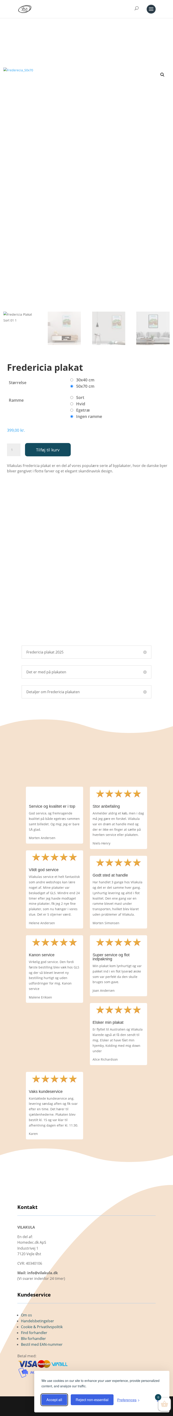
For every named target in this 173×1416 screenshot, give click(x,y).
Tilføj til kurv (47, 450)
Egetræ (83, 410)
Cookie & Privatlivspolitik (42, 1326)
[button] (162, 75)
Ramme (16, 400)
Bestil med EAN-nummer (42, 1344)
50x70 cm (85, 386)
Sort (80, 397)
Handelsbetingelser (37, 1320)
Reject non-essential (92, 1399)
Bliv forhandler (33, 1338)
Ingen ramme (89, 416)
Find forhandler (34, 1332)
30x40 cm (85, 380)
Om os (26, 1315)
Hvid (80, 403)
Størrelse (17, 382)
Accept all (54, 1399)
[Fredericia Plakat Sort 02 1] (86, 637)
